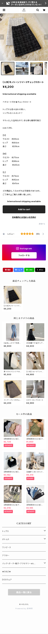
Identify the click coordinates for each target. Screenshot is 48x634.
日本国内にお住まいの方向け (24, 217)
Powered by (21, 609)
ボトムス (5, 539)
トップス (5, 531)
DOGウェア (7, 579)
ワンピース (6, 547)
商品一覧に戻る (24, 592)
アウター (5, 555)
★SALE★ (6, 571)
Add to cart (24, 209)
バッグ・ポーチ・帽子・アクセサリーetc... (18, 563)
